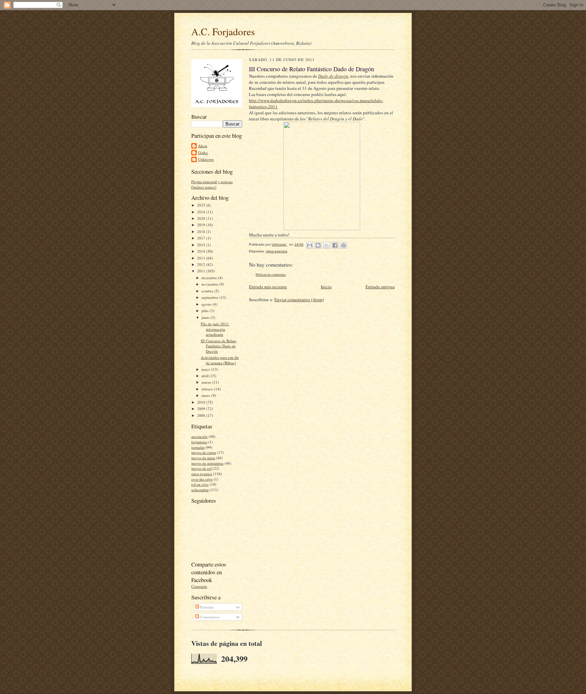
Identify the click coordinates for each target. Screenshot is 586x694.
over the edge (202, 479)
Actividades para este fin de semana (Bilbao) (220, 360)
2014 (201, 251)
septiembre (210, 297)
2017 (201, 237)
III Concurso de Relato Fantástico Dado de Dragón (218, 346)
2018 (201, 231)
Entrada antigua (380, 287)
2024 (201, 211)
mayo (206, 369)
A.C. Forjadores (223, 31)
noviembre (210, 284)
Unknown (206, 159)
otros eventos (201, 473)
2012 (201, 264)
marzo (206, 382)
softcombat (200, 489)
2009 (201, 408)
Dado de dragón (333, 76)
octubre (207, 290)
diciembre (209, 277)
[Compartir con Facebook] (335, 245)
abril (205, 375)
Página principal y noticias (212, 181)
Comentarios (209, 616)
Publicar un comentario (271, 274)
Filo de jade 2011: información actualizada (215, 329)
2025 (201, 205)
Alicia (202, 145)
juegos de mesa (203, 457)
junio (206, 317)
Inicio (326, 287)
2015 (201, 244)
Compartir (199, 586)
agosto (207, 304)
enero (206, 395)
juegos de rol (201, 468)
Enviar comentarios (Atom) (299, 299)
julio (205, 310)
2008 (201, 415)
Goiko (203, 152)
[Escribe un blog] (318, 245)
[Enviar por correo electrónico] (309, 245)
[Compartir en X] (326, 245)
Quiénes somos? (203, 187)
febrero (207, 388)
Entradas (206, 607)
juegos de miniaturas (207, 463)
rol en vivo (200, 484)
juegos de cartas (203, 452)
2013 (201, 258)
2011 (201, 270)
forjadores (199, 441)
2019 (201, 224)
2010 (201, 402)
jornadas (197, 447)
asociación (199, 436)
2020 (201, 218)
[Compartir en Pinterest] (343, 245)
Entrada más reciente (268, 287)
